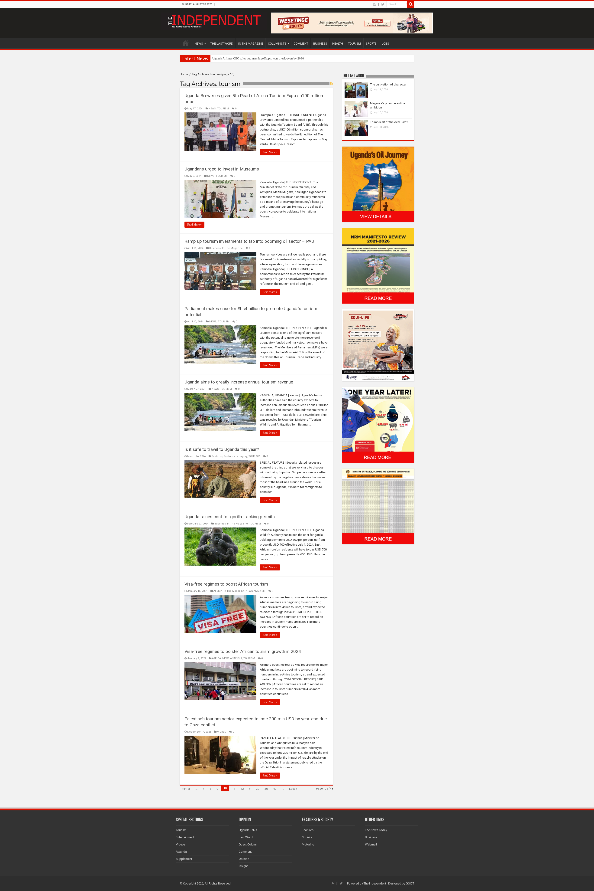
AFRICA (217, 591)
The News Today (376, 830)
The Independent (375, 883)
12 (242, 788)
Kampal (217, 58)
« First (186, 788)
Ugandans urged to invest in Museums (221, 169)
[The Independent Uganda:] (214, 20)
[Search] (410, 4)
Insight (243, 866)
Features (217, 456)
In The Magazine (232, 248)
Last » (293, 788)
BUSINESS (320, 43)
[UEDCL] (378, 424)
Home (184, 74)
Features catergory (235, 456)
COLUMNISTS (277, 43)
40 (274, 788)
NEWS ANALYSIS (255, 591)
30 (266, 788)
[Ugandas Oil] (378, 184)
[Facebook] (378, 4)
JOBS (385, 43)
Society (307, 837)
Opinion (244, 859)
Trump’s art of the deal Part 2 (389, 122)
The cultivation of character (388, 84)
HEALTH (337, 43)
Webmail (371, 844)
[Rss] (374, 4)
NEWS (199, 43)
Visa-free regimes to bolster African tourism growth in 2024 (242, 651)
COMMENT (301, 43)
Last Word (246, 837)
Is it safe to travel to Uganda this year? (221, 449)
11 (233, 788)
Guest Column (248, 844)
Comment (245, 851)
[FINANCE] (378, 506)
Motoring (308, 844)
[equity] (378, 345)
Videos (180, 844)
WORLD (221, 731)
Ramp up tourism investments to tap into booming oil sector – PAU (249, 241)
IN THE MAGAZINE (250, 43)
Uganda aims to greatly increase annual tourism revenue (238, 382)
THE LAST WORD (221, 43)
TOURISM (354, 43)
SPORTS (371, 43)
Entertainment (185, 837)
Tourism (181, 830)
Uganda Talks (248, 830)
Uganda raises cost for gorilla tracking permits (229, 516)
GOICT (410, 883)
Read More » (270, 152)
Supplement (184, 859)
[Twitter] (383, 4)
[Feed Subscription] (331, 83)
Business (215, 248)
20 (257, 788)
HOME (186, 43)
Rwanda (181, 851)
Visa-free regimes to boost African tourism (226, 584)
